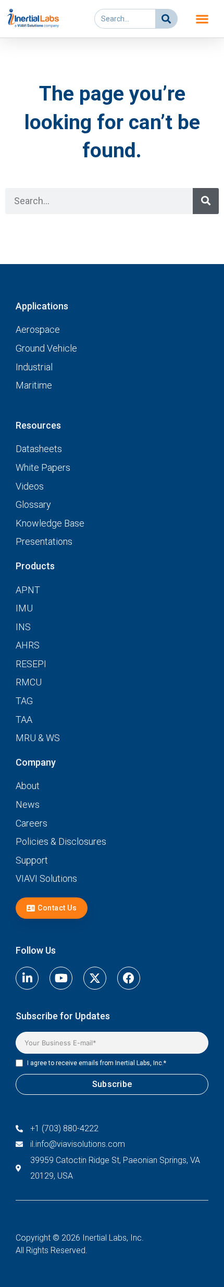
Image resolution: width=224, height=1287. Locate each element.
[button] (202, 19)
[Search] (166, 18)
